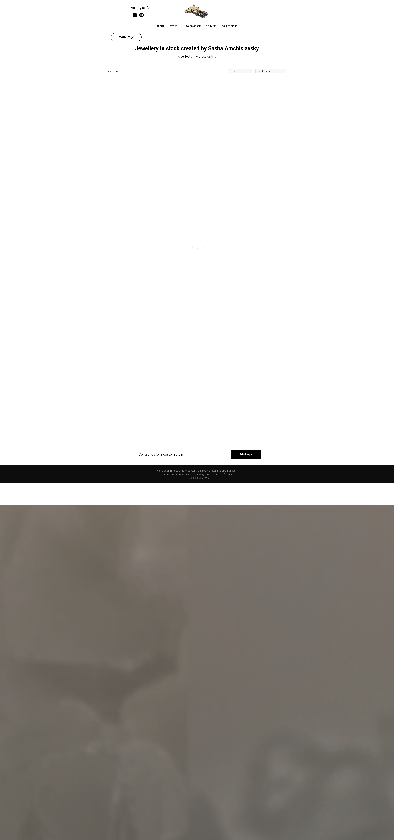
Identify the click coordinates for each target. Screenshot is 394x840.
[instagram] (141, 16)
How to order (192, 26)
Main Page (126, 37)
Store (174, 26)
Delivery (211, 26)
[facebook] (135, 16)
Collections (229, 26)
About (161, 26)
